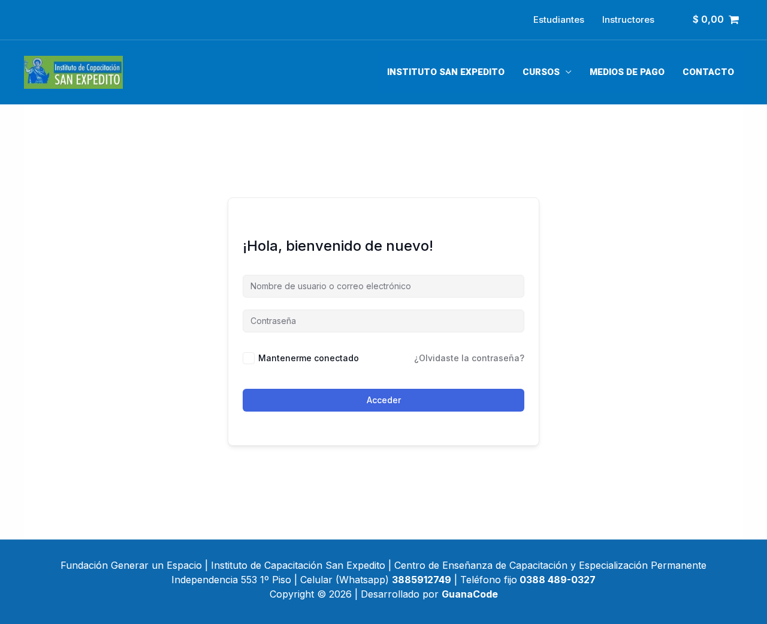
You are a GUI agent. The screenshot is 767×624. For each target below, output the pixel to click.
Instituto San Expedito (446, 72)
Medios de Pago (627, 72)
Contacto (708, 72)
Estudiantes (558, 19)
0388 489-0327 (558, 580)
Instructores (628, 19)
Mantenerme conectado (308, 358)
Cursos (541, 72)
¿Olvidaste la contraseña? (469, 358)
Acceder (384, 400)
